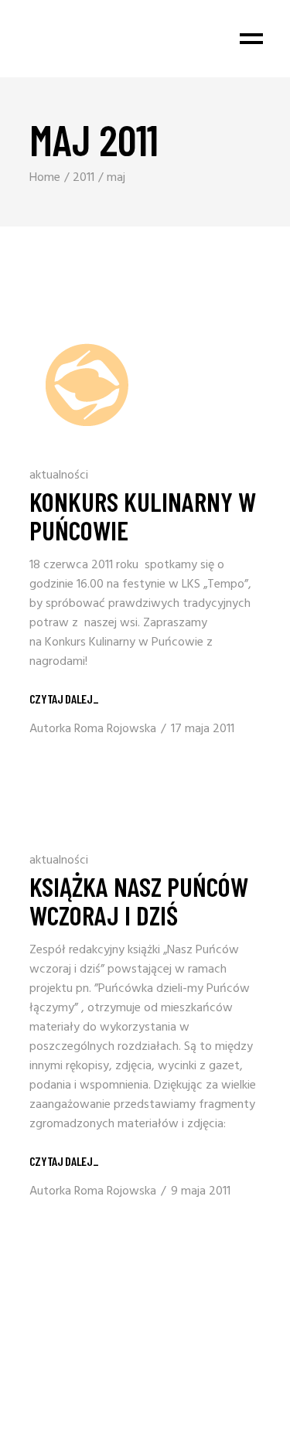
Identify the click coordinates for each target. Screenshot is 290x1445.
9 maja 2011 (200, 1191)
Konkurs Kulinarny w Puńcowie (142, 515)
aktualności (58, 475)
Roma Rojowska (115, 729)
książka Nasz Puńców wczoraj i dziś (138, 900)
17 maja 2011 (202, 729)
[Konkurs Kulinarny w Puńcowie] (87, 385)
